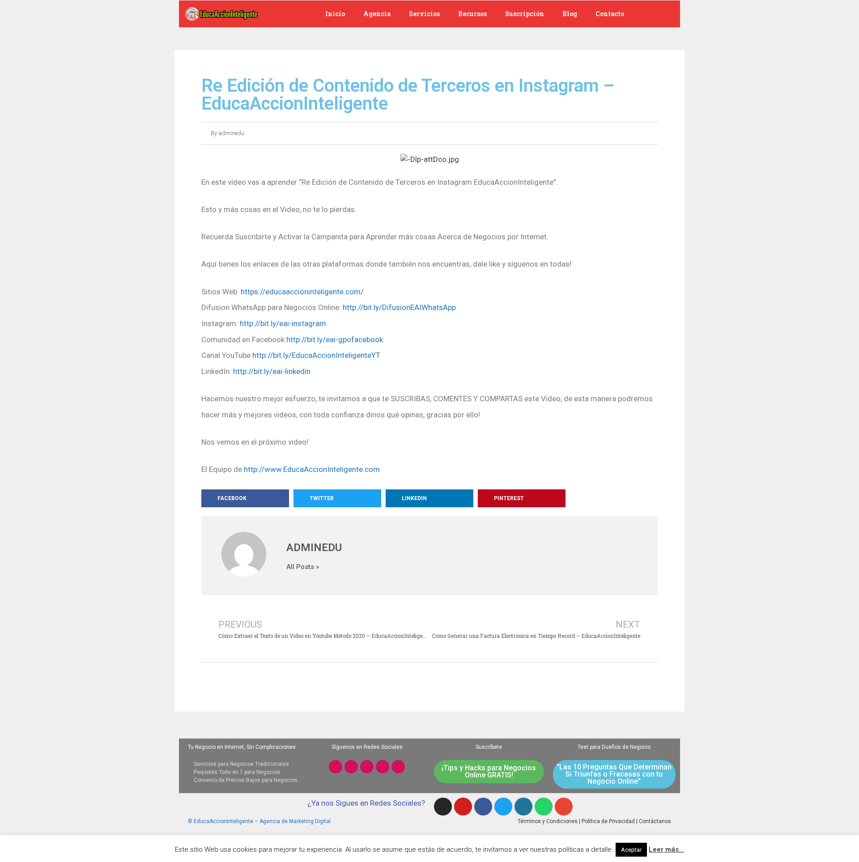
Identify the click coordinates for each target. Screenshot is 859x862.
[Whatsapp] (398, 766)
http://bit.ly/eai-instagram (283, 323)
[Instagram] (335, 766)
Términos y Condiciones (548, 821)
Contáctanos (655, 821)
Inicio (335, 13)
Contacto (609, 13)
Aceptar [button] (631, 849)
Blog (569, 13)
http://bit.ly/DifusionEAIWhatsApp (399, 307)
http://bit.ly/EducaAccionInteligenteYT (316, 355)
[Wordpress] (523, 806)
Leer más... (666, 849)
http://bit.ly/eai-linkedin (271, 371)
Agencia (377, 13)
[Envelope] (564, 806)
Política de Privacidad (608, 821)
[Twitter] (382, 766)
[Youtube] (351, 766)
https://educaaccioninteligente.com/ (302, 291)
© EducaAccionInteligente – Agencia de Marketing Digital (259, 821)
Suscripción (524, 13)
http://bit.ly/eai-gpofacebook (334, 339)
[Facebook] (367, 766)
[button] (245, 498)
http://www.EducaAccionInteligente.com (312, 469)
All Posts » (302, 567)
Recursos (472, 13)
